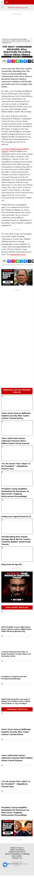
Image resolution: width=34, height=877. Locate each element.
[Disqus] (17, 314)
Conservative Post (17, 254)
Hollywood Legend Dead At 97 (16, 516)
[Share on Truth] (9, 61)
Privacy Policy (17, 848)
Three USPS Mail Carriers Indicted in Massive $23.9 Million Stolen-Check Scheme (15, 441)
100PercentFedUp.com (14, 864)
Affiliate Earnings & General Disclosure (17, 855)
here (10, 42)
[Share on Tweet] (29, 61)
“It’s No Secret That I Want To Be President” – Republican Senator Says (15, 466)
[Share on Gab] (17, 61)
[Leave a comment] (5, 864)
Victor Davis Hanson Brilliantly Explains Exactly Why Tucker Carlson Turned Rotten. (16, 415)
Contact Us (17, 858)
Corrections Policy (17, 852)
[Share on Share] (25, 61)
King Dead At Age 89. (11, 564)
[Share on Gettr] (13, 61)
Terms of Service (17, 850)
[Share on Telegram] (21, 61)
